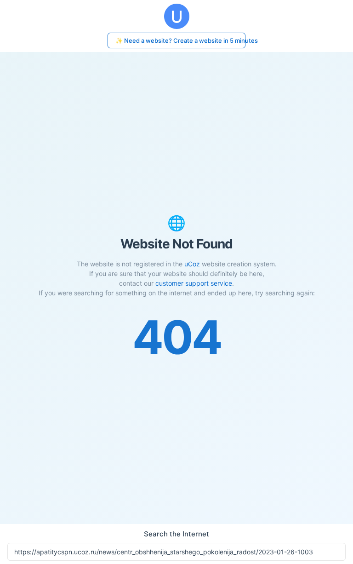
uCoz (192, 264)
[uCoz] (176, 16)
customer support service (193, 283)
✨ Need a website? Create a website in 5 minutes (180, 40)
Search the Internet (176, 533)
